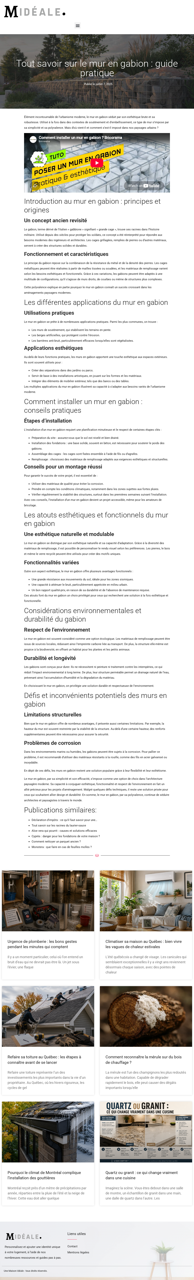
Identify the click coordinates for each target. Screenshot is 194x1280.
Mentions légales (78, 1252)
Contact (72, 1246)
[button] (77, 25)
